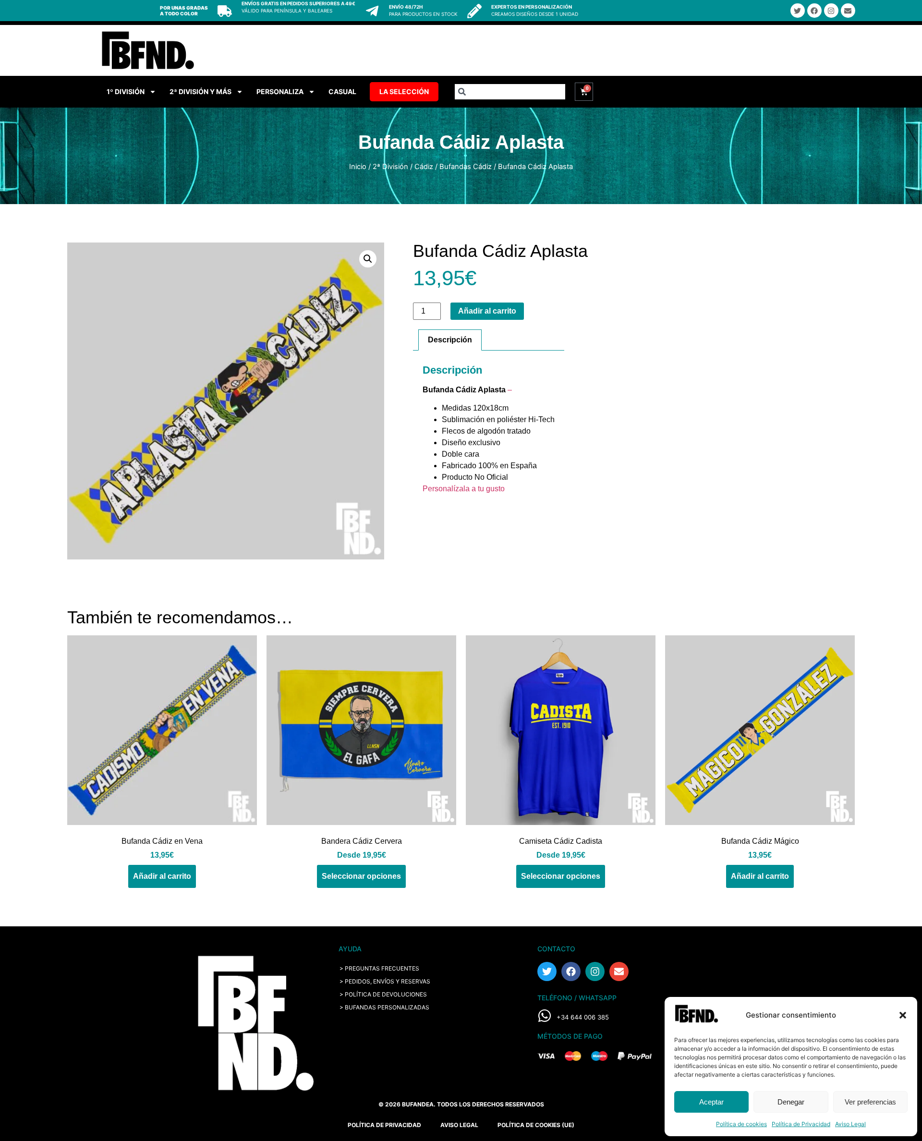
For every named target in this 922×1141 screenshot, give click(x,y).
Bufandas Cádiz (465, 166)
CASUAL (342, 91)
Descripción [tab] (450, 340)
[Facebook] (814, 10)
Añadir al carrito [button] (162, 876)
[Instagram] (831, 10)
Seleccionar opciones (361, 876)
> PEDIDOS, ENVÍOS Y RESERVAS (385, 981)
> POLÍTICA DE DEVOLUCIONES (383, 994)
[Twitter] (797, 10)
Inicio (357, 166)
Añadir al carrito (487, 311)
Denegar (790, 1102)
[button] (903, 1015)
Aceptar (711, 1102)
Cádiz (423, 166)
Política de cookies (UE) (535, 1125)
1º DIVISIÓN (126, 91)
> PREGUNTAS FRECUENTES (379, 968)
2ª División (390, 166)
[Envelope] (848, 10)
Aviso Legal (850, 1124)
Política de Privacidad (801, 1124)
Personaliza (279, 91)
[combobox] (510, 91)
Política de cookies (741, 1124)
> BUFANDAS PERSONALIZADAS (384, 1007)
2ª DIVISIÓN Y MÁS (200, 91)
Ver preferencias (870, 1102)
